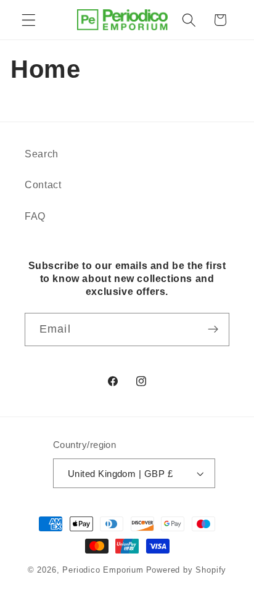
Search (42, 153)
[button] (28, 20)
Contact (43, 184)
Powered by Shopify (186, 570)
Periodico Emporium (103, 570)
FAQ (35, 216)
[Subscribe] (213, 329)
